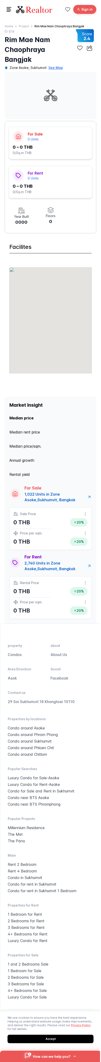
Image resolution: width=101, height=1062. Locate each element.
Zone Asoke (19, 68)
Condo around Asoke (26, 728)
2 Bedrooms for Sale (26, 977)
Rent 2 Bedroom (22, 864)
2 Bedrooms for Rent (26, 921)
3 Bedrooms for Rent (26, 927)
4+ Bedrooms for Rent (27, 934)
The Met (15, 834)
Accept (51, 1039)
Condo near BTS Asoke (28, 797)
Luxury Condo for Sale (27, 997)
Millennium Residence (26, 827)
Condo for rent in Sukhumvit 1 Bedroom (42, 890)
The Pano (16, 841)
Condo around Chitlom (27, 754)
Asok (12, 678)
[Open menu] (9, 9)
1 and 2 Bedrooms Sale (28, 964)
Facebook (59, 678)
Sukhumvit (39, 68)
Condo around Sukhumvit (30, 741)
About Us (58, 654)
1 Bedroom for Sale (24, 970)
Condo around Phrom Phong (33, 734)
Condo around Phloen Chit (31, 747)
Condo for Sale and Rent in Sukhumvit (41, 791)
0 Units (33, 139)
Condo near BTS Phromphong (34, 804)
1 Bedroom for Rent (25, 914)
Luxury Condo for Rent (27, 940)
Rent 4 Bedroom (22, 871)
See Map (55, 68)
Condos (15, 654)
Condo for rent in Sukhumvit (32, 884)
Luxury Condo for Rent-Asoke (34, 784)
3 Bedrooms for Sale (26, 984)
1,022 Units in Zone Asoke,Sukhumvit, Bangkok (49, 497)
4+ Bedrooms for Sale (27, 990)
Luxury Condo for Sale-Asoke (33, 778)
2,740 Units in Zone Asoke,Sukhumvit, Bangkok (49, 566)
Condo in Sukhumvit (25, 877)
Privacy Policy (81, 1025)
